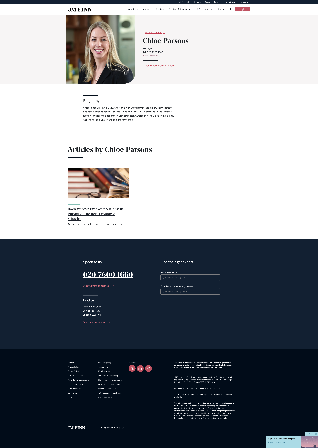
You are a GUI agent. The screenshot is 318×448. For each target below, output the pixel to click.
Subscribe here (274, 442)
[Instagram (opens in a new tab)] (148, 368)
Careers (216, 2)
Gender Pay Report (75, 384)
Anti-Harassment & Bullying (109, 393)
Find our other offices (94, 322)
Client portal (244, 2)
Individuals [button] (133, 9)
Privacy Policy (73, 367)
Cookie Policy (73, 371)
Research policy (104, 363)
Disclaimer (72, 363)
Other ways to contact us (96, 285)
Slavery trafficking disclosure (110, 380)
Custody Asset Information (109, 384)
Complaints (72, 393)
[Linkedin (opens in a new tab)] (140, 368)
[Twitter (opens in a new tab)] (132, 368)
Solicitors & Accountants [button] (180, 9)
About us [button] (209, 9)
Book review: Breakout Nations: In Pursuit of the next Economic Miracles (95, 214)
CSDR (70, 397)
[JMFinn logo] (80, 9)
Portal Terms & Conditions (78, 380)
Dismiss (309, 434)
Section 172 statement (107, 389)
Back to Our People (155, 32)
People (207, 2)
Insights (221, 9)
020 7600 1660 (184, 2)
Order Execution (74, 389)
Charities (159, 9)
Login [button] (242, 9)
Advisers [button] (146, 9)
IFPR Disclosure (104, 371)
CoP (198, 9)
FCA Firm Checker (105, 397)
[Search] (229, 9)
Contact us (197, 2)
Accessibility (103, 367)
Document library (229, 2)
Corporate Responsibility (108, 376)
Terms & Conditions (75, 376)
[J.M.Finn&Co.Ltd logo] (76, 427)
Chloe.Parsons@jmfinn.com (159, 65)
